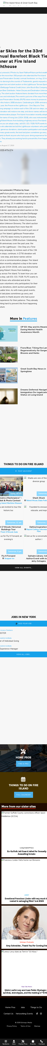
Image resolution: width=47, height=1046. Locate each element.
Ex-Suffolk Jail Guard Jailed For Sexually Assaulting (26, 852)
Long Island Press (27, 848)
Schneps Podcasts (27, 942)
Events (33, 1044)
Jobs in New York (23, 617)
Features (30, 318)
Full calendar (23, 795)
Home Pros (23, 1044)
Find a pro (23, 764)
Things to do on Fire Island (23, 464)
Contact (42, 1044)
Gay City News (26, 987)
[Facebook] (37, 1014)
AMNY (26, 895)
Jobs (14, 1044)
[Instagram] (41, 1014)
